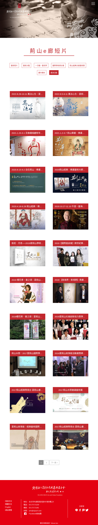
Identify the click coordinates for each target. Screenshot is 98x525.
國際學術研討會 (58, 65)
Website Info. (54, 523)
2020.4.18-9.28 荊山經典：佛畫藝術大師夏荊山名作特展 (28, 206)
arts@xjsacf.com (35, 511)
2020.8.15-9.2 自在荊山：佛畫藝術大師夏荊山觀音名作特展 (28, 170)
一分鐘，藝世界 (41, 65)
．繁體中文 (8, 504)
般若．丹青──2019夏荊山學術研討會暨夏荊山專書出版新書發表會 (28, 243)
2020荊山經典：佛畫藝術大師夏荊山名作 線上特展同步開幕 (71, 170)
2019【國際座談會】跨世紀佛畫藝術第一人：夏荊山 (71, 243)
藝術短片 (14, 65)
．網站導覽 (8, 510)
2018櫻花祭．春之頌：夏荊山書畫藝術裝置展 (28, 316)
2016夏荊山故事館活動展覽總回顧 (71, 353)
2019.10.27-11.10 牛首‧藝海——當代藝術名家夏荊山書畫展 (71, 206)
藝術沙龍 (26, 65)
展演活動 (54, 73)
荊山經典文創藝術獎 (77, 65)
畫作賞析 (41, 73)
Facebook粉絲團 (35, 514)
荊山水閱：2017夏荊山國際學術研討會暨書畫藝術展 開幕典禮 (28, 353)
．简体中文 (8, 501)
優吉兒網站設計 (45, 523)
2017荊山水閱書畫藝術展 (70, 390)
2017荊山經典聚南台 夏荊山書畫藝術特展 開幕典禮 (71, 427)
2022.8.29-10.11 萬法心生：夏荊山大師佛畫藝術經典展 (28, 94)
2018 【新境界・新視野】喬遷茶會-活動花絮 (71, 280)
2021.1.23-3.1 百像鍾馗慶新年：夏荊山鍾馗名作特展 (28, 133)
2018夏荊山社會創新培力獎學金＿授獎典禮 (71, 316)
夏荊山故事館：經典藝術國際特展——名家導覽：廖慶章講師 (28, 427)
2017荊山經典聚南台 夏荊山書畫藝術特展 (28, 390)
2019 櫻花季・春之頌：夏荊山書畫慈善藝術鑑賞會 (28, 280)
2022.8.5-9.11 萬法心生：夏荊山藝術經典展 (71, 94)
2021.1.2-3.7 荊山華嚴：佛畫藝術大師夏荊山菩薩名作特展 (71, 133)
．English (7, 507)
